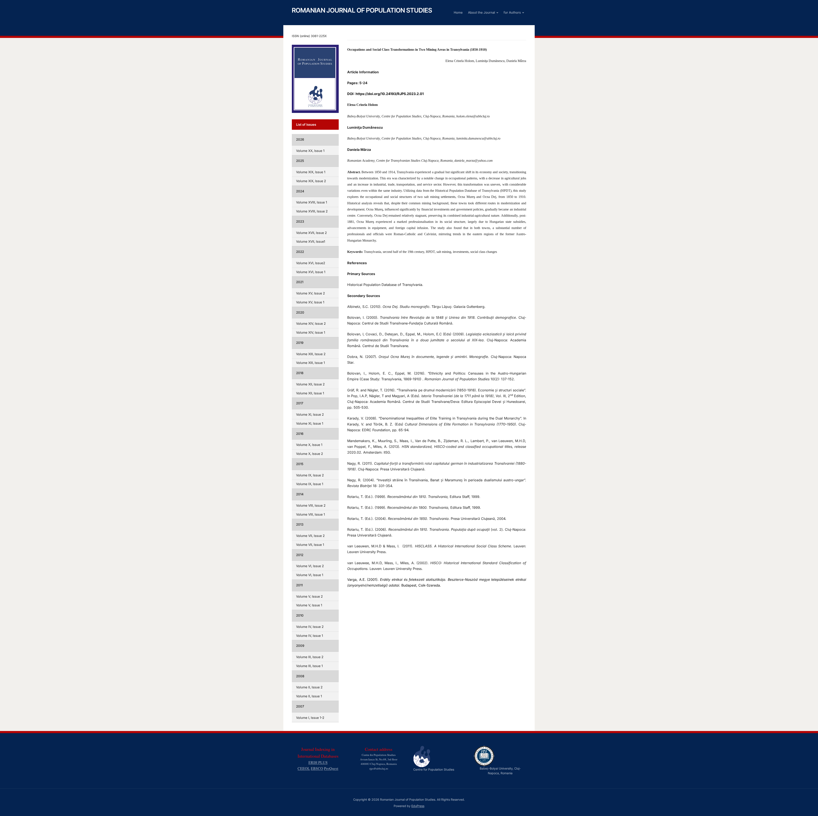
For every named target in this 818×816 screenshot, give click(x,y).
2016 (299, 434)
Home (458, 12)
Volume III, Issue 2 (309, 657)
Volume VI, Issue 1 (309, 575)
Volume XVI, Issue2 (310, 263)
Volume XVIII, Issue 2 (312, 211)
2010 (300, 615)
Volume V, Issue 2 (309, 596)
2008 (300, 676)
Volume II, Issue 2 (309, 687)
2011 (299, 585)
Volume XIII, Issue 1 (310, 363)
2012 (299, 555)
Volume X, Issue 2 (309, 454)
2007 (300, 706)
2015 (299, 464)
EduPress (417, 806)
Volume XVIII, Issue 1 (311, 202)
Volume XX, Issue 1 (310, 151)
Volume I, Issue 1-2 (310, 718)
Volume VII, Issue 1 (310, 545)
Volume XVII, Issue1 (310, 241)
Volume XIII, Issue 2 (310, 354)
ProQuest (331, 768)
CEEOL (304, 768)
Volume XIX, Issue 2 (311, 181)
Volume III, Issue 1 (309, 666)
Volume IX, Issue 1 (309, 484)
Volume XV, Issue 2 (310, 293)
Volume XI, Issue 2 (310, 414)
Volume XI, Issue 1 (309, 423)
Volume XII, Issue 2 (310, 384)
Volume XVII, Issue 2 (311, 233)
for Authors (512, 12)
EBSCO (317, 768)
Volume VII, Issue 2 (310, 536)
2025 (300, 161)
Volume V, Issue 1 (309, 605)
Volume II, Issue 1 (309, 696)
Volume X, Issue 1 (309, 445)
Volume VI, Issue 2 (310, 566)
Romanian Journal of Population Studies (362, 10)
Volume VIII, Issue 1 (310, 514)
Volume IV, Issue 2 (310, 627)
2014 (300, 494)
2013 (299, 524)
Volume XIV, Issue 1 (310, 332)
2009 (300, 646)
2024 (300, 191)
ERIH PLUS (318, 762)
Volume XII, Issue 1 (310, 393)
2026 (300, 139)
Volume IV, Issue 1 (309, 636)
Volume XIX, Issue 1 (310, 172)
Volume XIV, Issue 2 (311, 323)
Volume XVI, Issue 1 (310, 272)
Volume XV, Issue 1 (310, 302)
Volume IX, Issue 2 (310, 475)
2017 (299, 403)
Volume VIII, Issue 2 (310, 505)
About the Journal (481, 12)
